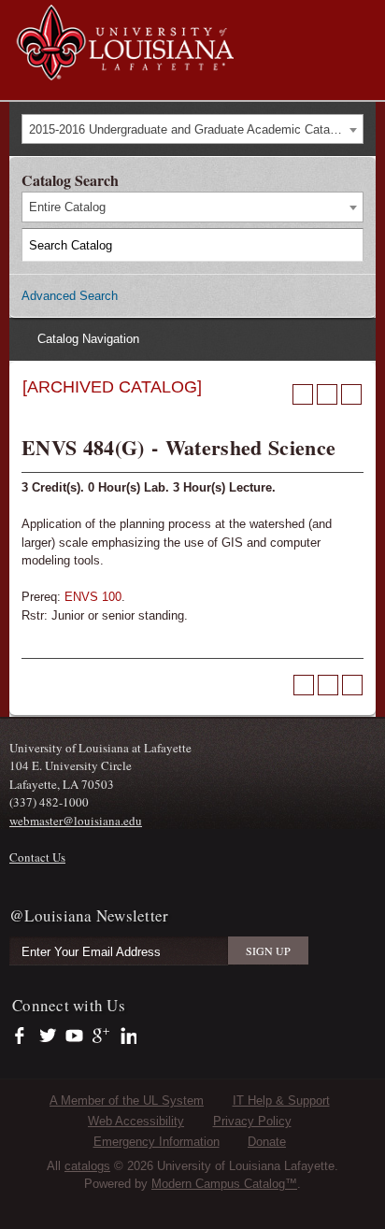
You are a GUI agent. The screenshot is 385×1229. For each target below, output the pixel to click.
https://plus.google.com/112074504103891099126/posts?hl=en (101, 1036)
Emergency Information (156, 1142)
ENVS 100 (92, 597)
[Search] (348, 245)
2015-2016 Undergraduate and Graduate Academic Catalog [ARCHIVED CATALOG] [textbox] (196, 129)
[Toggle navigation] (360, 16)
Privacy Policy (252, 1121)
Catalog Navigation (88, 339)
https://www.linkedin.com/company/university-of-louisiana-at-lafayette (126, 1036)
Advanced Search (69, 296)
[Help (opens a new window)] (351, 394)
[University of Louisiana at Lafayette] (124, 71)
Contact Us (37, 857)
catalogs (87, 1166)
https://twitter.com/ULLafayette (49, 1036)
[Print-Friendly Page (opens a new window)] (327, 394)
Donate (267, 1142)
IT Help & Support (281, 1100)
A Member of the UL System (127, 1100)
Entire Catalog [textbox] (67, 207)
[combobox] (192, 129)
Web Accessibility (136, 1121)
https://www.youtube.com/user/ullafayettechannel (74, 1036)
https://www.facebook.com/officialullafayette (24, 1036)
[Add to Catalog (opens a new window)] (302, 394)
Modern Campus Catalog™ (224, 1184)
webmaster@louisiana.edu (75, 820)
